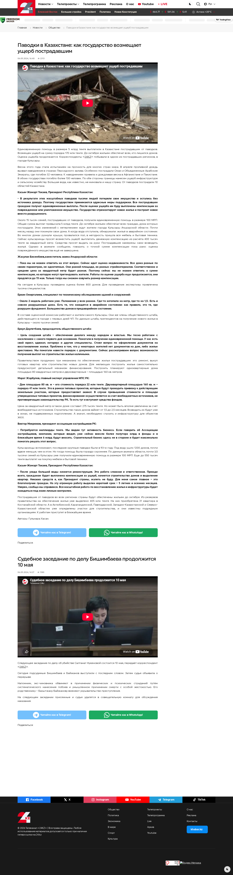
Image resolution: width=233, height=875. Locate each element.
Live (149, 821)
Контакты (192, 821)
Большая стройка (71, 12)
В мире (112, 827)
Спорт (111, 833)
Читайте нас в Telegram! (55, 532)
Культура (113, 839)
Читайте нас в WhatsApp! (127, 532)
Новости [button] (44, 4)
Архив (150, 827)
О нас (130, 4)
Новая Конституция (125, 12)
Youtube (148, 4)
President (90, 12)
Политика (105, 12)
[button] (198, 4)
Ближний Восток (47, 12)
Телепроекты (154, 810)
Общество (114, 810)
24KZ (88, 157)
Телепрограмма (94, 4)
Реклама (116, 4)
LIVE (164, 4)
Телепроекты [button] (67, 4)
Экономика (114, 821)
